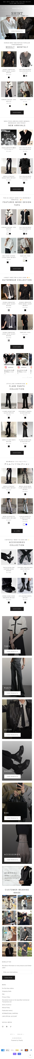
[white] (26, 182)
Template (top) (25, 99)
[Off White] (7, 106)
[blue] (26, 524)
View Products (17, 31)
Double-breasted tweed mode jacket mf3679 (9, 71)
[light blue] (24, 524)
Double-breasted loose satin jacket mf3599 (9, 304)
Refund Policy (6, 1007)
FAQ (3, 994)
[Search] (5, 8)
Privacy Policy (6, 997)
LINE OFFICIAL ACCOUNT (9, 1016)
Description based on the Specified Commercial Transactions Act (15, 1001)
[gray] (26, 233)
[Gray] (26, 76)
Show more (17, 112)
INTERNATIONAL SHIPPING (10, 1013)
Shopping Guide (6, 991)
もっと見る (17, 531)
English (19, 1034)
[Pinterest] (6, 1026)
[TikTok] (10, 1026)
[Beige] (24, 104)
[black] (9, 77)
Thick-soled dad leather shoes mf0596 (9, 569)
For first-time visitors (8, 988)
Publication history (7, 1010)
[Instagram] (2, 1026)
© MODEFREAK (17, 1038)
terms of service (6, 1004)
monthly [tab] (22, 47)
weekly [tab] (10, 47)
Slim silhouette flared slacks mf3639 (25, 518)
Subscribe (8, 977)
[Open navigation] (2, 8)
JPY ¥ (11, 1034)
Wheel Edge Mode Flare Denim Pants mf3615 (25, 488)
